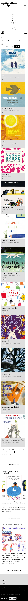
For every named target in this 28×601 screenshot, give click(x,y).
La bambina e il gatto (8, 207)
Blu (3, 76)
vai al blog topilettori (14, 570)
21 (16, 452)
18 (6, 452)
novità (14, 13)
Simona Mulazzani (16, 376)
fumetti (14, 21)
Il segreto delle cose (8, 240)
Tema (2, 38)
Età (2, 44)
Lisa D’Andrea (15, 442)
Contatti (4, 580)
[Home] (9, 4)
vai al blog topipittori (14, 519)
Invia (17, 46)
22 (19, 452)
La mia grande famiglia (9, 308)
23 (23, 452)
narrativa (14, 19)
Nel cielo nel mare (8, 108)
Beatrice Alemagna (7, 409)
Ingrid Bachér (5, 209)
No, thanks (12, 598)
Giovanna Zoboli (6, 111)
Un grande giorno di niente (11, 407)
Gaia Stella (16, 242)
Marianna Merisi (6, 177)
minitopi (14, 25)
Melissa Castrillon (16, 343)
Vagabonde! (5, 174)
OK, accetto (4, 598)
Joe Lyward (5, 310)
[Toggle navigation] (25, 4)
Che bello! (5, 341)
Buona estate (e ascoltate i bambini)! (11, 472)
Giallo (4, 142)
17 (2, 452)
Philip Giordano (16, 111)
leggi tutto (9, 511)
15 (19, 449)
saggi (14, 27)
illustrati (14, 17)
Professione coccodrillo (9, 273)
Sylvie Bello (15, 144)
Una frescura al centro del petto (13, 525)
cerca (3, 32)
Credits (4, 583)
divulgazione (14, 23)
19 (9, 452)
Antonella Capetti (6, 343)
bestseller (14, 15)
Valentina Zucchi (6, 78)
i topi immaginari (14, 29)
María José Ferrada (7, 242)
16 (23, 449)
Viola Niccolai (15, 78)
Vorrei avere (6, 374)
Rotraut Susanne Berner (16, 209)
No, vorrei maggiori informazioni (10, 595)
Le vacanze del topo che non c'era (13, 440)
